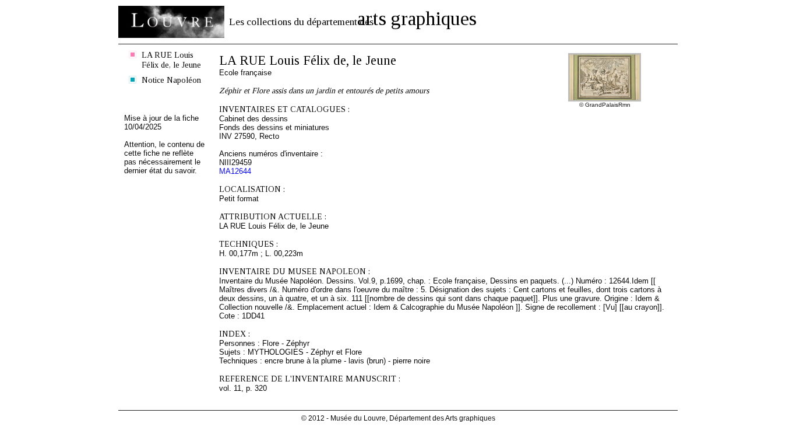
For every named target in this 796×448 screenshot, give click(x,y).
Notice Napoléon (171, 80)
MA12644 (235, 171)
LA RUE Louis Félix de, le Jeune (171, 59)
